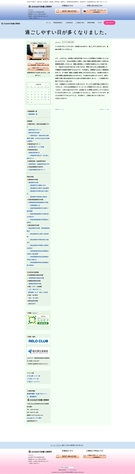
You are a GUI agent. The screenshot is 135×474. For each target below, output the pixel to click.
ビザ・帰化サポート (35, 289)
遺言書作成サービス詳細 (36, 147)
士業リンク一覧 (34, 379)
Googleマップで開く (34, 418)
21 (45, 97)
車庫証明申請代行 (34, 153)
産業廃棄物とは (35, 205)
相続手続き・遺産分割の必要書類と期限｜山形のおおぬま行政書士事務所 (38, 138)
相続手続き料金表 (34, 133)
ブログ (100, 23)
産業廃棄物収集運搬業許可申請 (38, 202)
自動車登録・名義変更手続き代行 (39, 164)
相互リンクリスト (34, 382)
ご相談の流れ (80, 23)
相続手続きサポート (35, 130)
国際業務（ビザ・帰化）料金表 (38, 292)
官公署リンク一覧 (34, 376)
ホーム (48, 23)
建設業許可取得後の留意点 (38, 197)
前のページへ (60, 109)
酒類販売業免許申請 (35, 284)
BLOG (64, 42)
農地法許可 (32, 304)
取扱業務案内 (58, 23)
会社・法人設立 (33, 298)
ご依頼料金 (69, 23)
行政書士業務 (70, 42)
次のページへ (103, 109)
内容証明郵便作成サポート (37, 170)
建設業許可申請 (33, 182)
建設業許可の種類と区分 (38, 185)
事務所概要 (91, 23)
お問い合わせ (109, 22)
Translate (73, 470)
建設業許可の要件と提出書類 (39, 188)
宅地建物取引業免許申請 (36, 278)
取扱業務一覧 (33, 114)
